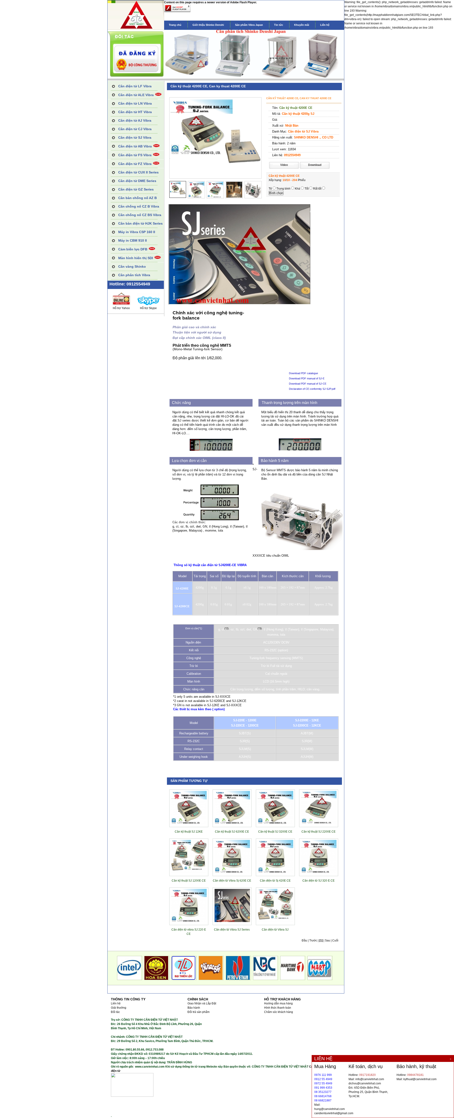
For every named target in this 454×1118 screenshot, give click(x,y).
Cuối (335, 940)
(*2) (226, 628)
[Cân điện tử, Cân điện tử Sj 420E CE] (275, 872)
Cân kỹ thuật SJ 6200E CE (232, 831)
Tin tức (278, 24)
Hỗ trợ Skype (148, 308)
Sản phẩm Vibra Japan (249, 24)
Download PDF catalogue (303, 373)
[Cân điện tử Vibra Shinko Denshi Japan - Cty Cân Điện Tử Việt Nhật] (136, 29)
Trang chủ (175, 24)
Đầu (304, 940)
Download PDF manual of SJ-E (306, 378)
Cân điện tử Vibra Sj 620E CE (232, 880)
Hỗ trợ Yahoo (121, 308)
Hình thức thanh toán (277, 1007)
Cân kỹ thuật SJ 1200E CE (189, 880)
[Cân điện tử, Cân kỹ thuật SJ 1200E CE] (189, 872)
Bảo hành (194, 1007)
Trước (313, 940)
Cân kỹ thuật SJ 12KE (189, 831)
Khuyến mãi (301, 24)
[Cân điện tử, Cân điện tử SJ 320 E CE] (318, 872)
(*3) (260, 628)
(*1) (200, 628)
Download (314, 165)
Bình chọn (276, 193)
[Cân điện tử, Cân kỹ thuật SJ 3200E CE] (275, 823)
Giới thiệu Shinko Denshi (208, 24)
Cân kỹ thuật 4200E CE (295, 108)
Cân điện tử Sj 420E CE (275, 880)
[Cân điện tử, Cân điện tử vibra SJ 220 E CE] (189, 921)
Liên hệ (324, 24)
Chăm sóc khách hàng (278, 1012)
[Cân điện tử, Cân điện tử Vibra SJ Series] (232, 921)
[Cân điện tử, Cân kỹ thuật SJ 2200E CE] (318, 823)
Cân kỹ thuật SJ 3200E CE (275, 831)
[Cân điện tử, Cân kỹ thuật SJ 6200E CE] (232, 823)
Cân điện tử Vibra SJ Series (232, 929)
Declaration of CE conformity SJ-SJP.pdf (312, 388)
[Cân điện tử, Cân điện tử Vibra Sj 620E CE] (232, 872)
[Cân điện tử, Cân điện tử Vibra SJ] (275, 921)
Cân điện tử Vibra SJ (275, 929)
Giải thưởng (118, 1007)
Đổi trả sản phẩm (199, 1012)
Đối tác (115, 1012)
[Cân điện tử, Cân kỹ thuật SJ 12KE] (189, 823)
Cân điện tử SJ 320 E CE (318, 880)
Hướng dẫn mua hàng (278, 1003)
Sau (327, 940)
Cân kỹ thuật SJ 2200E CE (318, 831)
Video (284, 165)
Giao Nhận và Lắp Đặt (202, 1003)
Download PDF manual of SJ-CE (307, 383)
